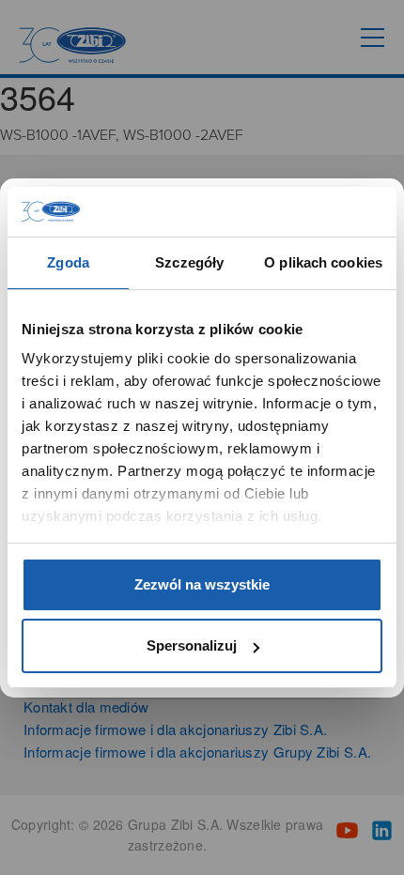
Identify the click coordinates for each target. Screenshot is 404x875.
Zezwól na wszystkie (202, 584)
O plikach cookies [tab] (323, 262)
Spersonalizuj (192, 645)
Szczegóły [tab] (189, 262)
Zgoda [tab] (68, 262)
